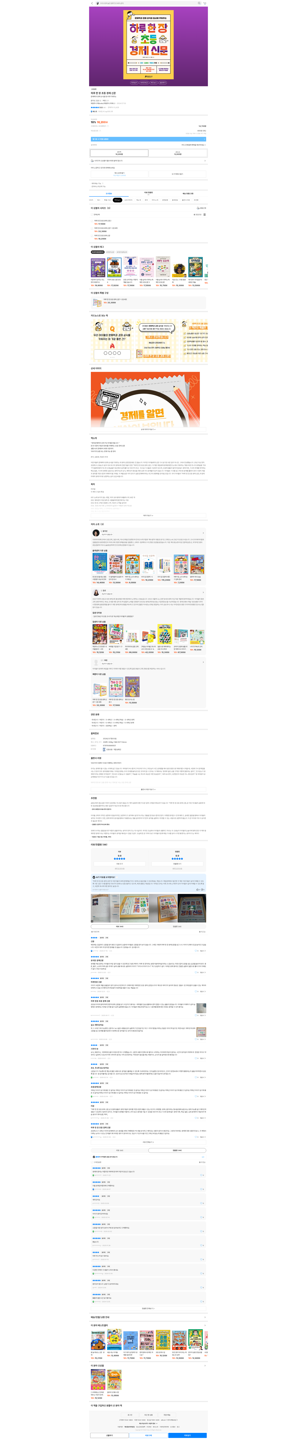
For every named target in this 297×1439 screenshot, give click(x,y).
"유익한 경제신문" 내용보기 (148, 964)
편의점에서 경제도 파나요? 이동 (147, 1344)
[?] (116, 877)
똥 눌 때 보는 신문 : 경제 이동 (98, 1345)
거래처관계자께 (164, 1427)
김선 (97, 100)
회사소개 (155, 1427)
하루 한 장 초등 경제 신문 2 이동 (151, 222)
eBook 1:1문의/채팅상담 (168, 1420)
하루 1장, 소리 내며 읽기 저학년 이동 (132, 569)
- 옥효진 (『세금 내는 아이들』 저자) (101, 837)
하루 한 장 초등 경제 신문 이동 (151, 237)
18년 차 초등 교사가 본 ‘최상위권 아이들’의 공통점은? (113, 616)
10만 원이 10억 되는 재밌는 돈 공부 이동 (179, 1345)
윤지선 (93, 100)
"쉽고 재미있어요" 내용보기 (148, 1030)
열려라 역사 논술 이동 (197, 569)
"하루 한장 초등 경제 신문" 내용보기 (148, 1006)
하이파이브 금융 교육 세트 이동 (132, 641)
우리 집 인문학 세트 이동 (165, 570)
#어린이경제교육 (122, 252)
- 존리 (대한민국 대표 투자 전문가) (101, 809)
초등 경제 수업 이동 (163, 1344)
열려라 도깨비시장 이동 (114, 1384)
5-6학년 (109, 723)
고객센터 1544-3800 (126, 1420)
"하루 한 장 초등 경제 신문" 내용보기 (148, 1130)
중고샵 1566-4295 (153, 1420)
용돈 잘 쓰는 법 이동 (132, 691)
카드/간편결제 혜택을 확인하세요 (193, 145)
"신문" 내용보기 (148, 944)
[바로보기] (134, 908)
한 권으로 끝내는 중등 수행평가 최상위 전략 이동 (100, 568)
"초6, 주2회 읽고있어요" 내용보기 (148, 1070)
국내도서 (95, 720)
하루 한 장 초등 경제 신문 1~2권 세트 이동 (151, 230)
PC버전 (149, 1427)
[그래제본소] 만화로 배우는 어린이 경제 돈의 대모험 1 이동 (98, 1384)
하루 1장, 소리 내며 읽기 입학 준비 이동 (181, 569)
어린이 (101, 720)
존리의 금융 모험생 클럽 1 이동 (195, 1344)
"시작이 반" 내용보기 (148, 1051)
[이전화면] (92, 3)
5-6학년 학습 (118, 723)
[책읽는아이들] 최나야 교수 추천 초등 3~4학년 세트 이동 (148, 641)
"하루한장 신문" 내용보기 (148, 984)
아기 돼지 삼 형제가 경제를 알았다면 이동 (130, 1345)
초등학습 (109, 726)
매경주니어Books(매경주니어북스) (103, 103)
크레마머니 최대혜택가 (98, 126)
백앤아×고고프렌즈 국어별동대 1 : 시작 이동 (100, 639)
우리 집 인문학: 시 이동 (148, 569)
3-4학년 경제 (129, 720)
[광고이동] (199, 3)
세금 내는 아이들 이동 (114, 1344)
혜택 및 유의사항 (119, 868)
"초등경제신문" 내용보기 (148, 1089)
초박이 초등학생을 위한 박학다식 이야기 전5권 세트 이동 (181, 641)
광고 (178, 1427)
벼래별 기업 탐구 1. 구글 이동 (116, 639)
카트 (205, 3)
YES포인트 (94, 131)
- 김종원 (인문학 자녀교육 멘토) (100, 824)
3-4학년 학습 (118, 720)
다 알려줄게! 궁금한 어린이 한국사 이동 (116, 569)
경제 (114, 726)
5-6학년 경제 (129, 723)
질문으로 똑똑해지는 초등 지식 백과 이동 (165, 639)
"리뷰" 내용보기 (148, 1110)
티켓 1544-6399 (139, 1420)
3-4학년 (109, 720)
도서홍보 (172, 1427)
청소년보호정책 (140, 1427)
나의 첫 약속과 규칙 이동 (197, 642)
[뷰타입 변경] (205, 215)
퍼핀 (104, 100)
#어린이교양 (110, 252)
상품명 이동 (98, 272)
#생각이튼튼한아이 (97, 252)
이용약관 (120, 1427)
